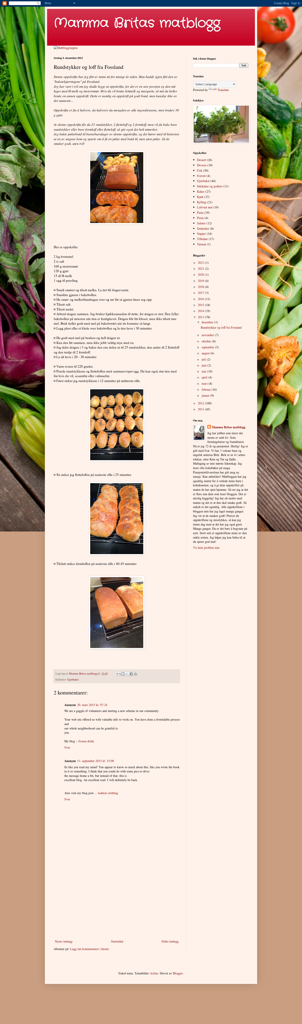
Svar (67, 747)
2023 (201, 262)
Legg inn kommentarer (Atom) (89, 949)
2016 (201, 299)
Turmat (201, 244)
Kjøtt (200, 197)
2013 (201, 317)
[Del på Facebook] (131, 674)
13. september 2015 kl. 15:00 (95, 761)
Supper (201, 233)
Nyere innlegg (64, 941)
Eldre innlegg (170, 941)
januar (206, 395)
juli (204, 359)
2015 (201, 305)
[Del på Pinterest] (135, 674)
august (206, 353)
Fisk (199, 170)
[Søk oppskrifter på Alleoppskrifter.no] (66, 48)
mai (204, 371)
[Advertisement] (117, 902)
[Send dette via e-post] (119, 674)
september (208, 347)
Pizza (200, 218)
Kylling (201, 202)
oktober (207, 341)
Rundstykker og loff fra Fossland (221, 327)
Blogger (178, 973)
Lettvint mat (204, 207)
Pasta (200, 212)
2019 (201, 281)
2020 (201, 274)
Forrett (201, 176)
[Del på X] (127, 674)
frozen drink (86, 741)
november (208, 335)
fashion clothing (108, 793)
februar (207, 389)
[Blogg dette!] (123, 674)
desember (208, 322)
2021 (201, 268)
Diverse (201, 165)
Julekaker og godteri (209, 186)
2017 (201, 293)
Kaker (201, 191)
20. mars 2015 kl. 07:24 (92, 705)
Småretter (203, 228)
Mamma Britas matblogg (137, 23)
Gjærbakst (73, 679)
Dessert (201, 160)
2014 (201, 311)
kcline (154, 973)
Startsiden (117, 941)
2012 (201, 403)
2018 (201, 287)
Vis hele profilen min (206, 547)
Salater (201, 223)
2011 (201, 409)
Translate (223, 90)
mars (205, 383)
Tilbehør (202, 239)
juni (204, 365)
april (205, 377)
